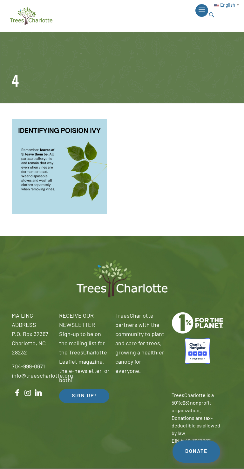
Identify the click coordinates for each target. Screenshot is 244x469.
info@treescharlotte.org (42, 376)
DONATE (196, 451)
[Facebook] (17, 393)
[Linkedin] (38, 393)
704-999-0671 (28, 367)
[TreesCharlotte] (31, 16)
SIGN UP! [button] (84, 396)
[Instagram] (28, 393)
